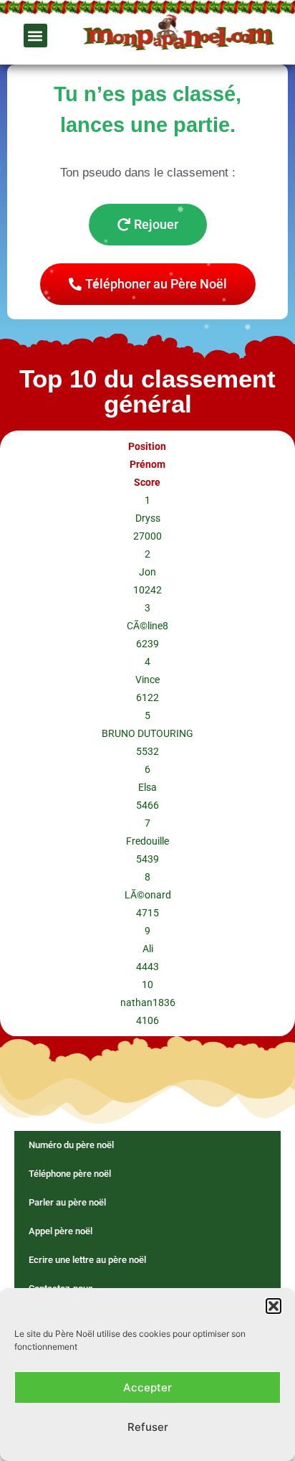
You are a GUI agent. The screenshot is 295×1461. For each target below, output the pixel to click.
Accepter (147, 1387)
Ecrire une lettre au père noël (87, 1259)
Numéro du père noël (71, 1145)
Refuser (147, 1427)
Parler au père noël (67, 1202)
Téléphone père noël (70, 1173)
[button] (273, 1306)
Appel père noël (60, 1231)
